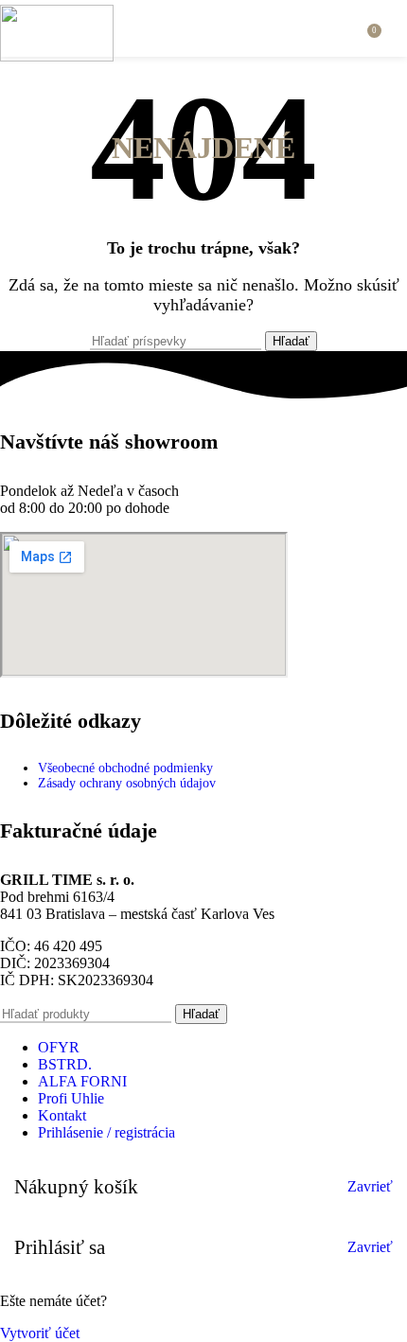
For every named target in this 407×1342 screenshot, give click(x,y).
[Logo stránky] (57, 56)
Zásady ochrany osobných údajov (127, 783)
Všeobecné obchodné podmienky (125, 768)
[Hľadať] (346, 28)
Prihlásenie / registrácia (106, 1132)
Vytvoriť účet (40, 1333)
